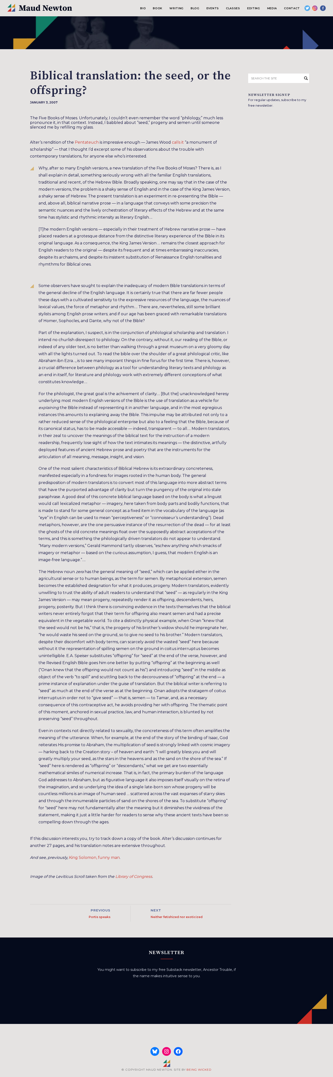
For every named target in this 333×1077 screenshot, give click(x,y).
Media (272, 8)
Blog (195, 8)
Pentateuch (87, 142)
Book (157, 8)
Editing (253, 8)
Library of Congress (133, 876)
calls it (178, 142)
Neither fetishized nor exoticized (177, 917)
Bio (143, 8)
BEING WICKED (198, 1069)
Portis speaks (99, 917)
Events (212, 8)
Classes (233, 8)
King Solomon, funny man (94, 857)
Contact (292, 8)
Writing (176, 8)
